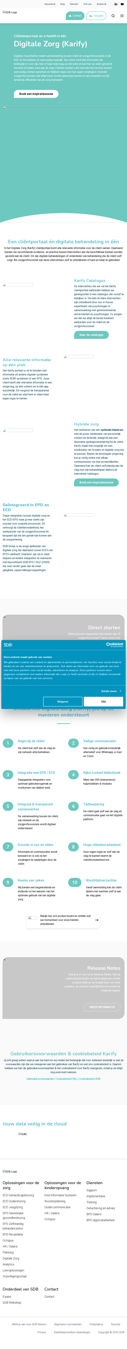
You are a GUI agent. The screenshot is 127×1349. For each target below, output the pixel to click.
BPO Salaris (94, 1214)
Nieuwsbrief (49, 4)
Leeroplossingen (13, 1270)
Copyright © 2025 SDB (111, 1332)
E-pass (7, 1296)
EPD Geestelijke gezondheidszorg (14, 1215)
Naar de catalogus (91, 335)
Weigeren (62, 701)
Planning (8, 1252)
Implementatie (95, 1196)
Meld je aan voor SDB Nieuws (29, 1324)
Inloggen (98, 15)
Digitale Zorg (11, 1258)
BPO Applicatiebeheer (100, 1220)
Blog (63, 4)
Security (115, 1324)
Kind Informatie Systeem (60, 1195)
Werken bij (101, 4)
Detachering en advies (100, 1208)
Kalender (74, 4)
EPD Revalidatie (13, 1234)
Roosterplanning (54, 1201)
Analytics (8, 1264)
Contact (77, 15)
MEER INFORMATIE (102, 1007)
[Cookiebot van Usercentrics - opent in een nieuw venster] (108, 644)
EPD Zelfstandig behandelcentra (13, 1226)
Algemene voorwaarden (68, 1324)
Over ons (87, 4)
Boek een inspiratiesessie (36, 94)
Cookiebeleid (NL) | (67, 1078)
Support (91, 1190)
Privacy (41, 1332)
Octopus (8, 1240)
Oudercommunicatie (57, 1207)
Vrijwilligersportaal (15, 1276)
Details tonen (109, 691)
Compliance (96, 1324)
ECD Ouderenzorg (14, 1201)
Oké (103, 701)
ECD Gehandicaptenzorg (18, 1195)
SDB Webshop (12, 1302)
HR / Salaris (10, 1246)
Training (91, 1202)
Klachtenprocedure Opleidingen (72, 1332)
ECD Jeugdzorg (13, 1207)
